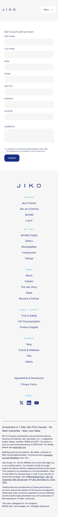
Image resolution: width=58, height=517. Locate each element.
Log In (29, 220)
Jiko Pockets (29, 203)
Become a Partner (29, 298)
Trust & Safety (29, 315)
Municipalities (29, 246)
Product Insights (29, 327)
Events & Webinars (29, 350)
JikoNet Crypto (29, 235)
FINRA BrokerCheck (35, 476)
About (29, 275)
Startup (29, 258)
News (29, 292)
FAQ (29, 355)
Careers (29, 281)
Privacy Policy (29, 384)
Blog (29, 344)
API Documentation (29, 321)
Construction (29, 252)
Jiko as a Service (29, 208)
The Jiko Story (29, 287)
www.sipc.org (19, 447)
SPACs (29, 241)
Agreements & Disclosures (29, 378)
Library (29, 361)
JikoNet (29, 214)
